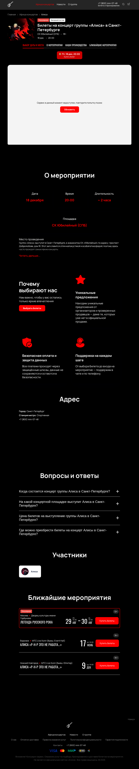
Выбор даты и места (33, 45)
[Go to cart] (128, 4)
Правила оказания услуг (54, 739)
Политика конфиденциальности (85, 739)
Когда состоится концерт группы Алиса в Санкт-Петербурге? (64, 491)
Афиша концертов (45, 4)
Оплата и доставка (29, 739)
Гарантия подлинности (116, 739)
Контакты (57, 745)
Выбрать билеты (32, 308)
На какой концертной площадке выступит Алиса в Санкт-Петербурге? (62, 503)
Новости (61, 4)
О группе (72, 4)
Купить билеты (106, 620)
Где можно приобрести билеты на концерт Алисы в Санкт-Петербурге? (63, 532)
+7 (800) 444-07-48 (107, 3)
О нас (13, 739)
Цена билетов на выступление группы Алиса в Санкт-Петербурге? (59, 518)
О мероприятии (55, 45)
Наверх (131, 719)
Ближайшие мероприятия (102, 45)
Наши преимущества (76, 45)
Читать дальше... (29, 255)
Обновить (69, 109)
